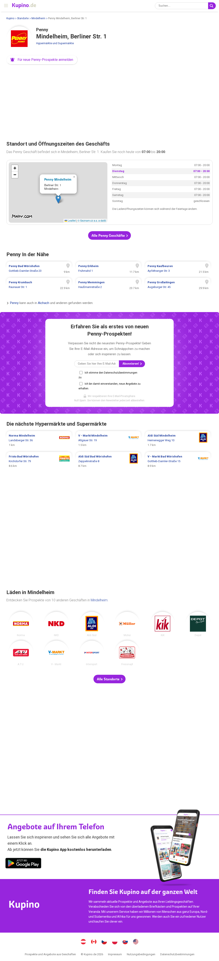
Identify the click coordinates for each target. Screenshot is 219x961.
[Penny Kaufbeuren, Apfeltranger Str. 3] (177, 268)
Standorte (23, 18)
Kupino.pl (115, 942)
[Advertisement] (109, 101)
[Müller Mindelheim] (127, 624)
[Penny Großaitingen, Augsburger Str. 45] (177, 285)
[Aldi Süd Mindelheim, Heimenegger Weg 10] (177, 440)
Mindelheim (38, 18)
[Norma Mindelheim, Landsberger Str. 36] (39, 440)
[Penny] (19, 39)
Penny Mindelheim (57, 179)
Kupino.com (136, 942)
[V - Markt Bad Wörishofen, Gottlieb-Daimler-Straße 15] (177, 461)
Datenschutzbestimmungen (177, 954)
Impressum (115, 954)
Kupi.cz (104, 942)
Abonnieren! (131, 363)
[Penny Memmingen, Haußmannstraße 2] (108, 285)
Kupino (10, 18)
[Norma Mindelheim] (21, 624)
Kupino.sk (125, 942)
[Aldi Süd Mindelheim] (91, 624)
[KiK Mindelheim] (162, 624)
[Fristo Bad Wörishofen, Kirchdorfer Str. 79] (39, 461)
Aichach (43, 303)
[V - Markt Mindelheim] (56, 653)
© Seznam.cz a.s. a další (92, 220)
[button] (42, 59)
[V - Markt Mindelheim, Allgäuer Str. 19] (108, 440)
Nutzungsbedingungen (141, 954)
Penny (14, 303)
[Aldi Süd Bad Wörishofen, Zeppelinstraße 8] (108, 461)
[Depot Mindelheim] (197, 624)
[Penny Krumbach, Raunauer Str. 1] (39, 285)
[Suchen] (212, 5)
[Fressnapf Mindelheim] (127, 653)
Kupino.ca (94, 942)
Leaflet (71, 220)
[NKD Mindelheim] (56, 624)
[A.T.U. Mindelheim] (21, 653)
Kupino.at (83, 942)
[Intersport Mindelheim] (91, 653)
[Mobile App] (23, 864)
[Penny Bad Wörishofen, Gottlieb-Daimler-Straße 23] (39, 268)
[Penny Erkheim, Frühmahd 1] (108, 268)
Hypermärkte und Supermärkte (55, 43)
